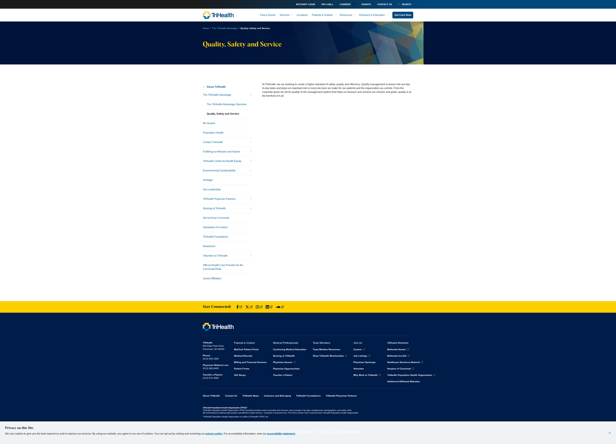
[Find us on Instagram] (259, 307)
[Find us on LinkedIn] (269, 307)
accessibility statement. (281, 433)
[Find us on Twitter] (249, 307)
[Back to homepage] (218, 15)
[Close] (609, 433)
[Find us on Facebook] (239, 307)
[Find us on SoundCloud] (279, 307)
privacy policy (213, 433)
